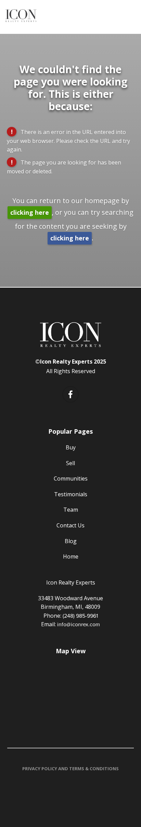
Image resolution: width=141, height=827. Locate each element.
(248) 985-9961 (80, 615)
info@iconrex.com (78, 624)
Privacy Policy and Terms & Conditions (70, 768)
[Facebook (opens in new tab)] (70, 394)
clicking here (29, 212)
